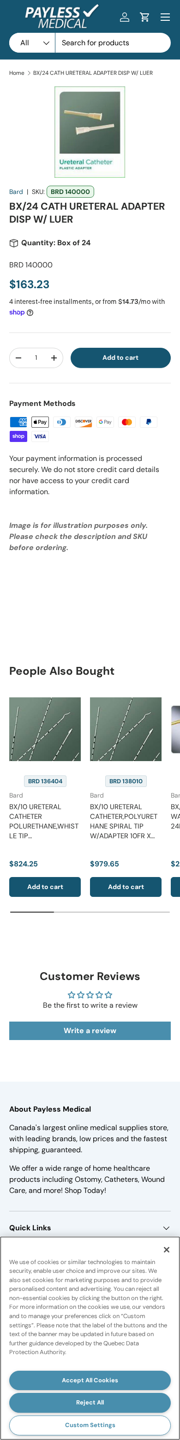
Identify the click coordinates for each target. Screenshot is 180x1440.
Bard (16, 192)
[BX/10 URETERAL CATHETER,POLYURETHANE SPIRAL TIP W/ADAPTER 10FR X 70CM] (126, 729)
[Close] (166, 1250)
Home (16, 73)
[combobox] (90, 43)
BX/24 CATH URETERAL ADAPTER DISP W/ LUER (93, 73)
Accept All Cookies (90, 1380)
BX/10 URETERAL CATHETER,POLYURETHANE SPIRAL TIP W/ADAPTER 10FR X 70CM (123, 826)
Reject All (90, 1402)
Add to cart (120, 357)
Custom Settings (90, 1425)
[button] (145, 17)
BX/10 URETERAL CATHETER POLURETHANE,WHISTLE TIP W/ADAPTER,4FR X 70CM (43, 831)
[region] (90, 1338)
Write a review (90, 1030)
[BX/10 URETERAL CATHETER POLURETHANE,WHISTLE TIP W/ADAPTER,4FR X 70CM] (45, 729)
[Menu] (165, 17)
